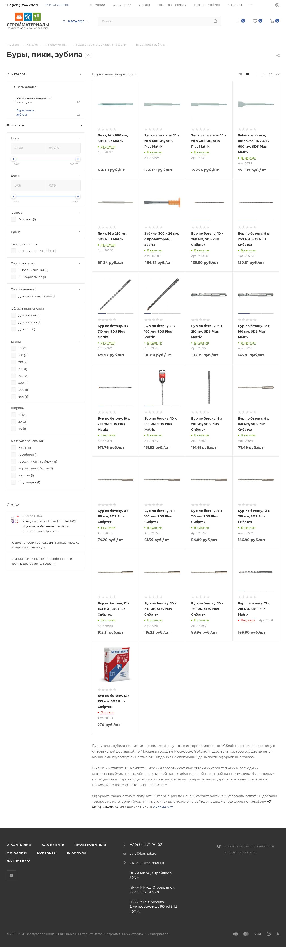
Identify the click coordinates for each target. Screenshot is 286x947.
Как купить (53, 844)
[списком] (271, 74)
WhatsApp (11, 875)
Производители (90, 844)
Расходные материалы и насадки (48, 100)
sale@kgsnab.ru (143, 853)
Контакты (46, 852)
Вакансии (76, 852)
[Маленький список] (240, 74)
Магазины (17, 852)
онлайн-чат (163, 807)
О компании (19, 844)
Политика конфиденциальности (249, 846)
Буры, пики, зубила (48, 112)
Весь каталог (26, 87)
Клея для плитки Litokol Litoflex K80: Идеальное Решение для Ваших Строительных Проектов (49, 526)
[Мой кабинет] (277, 5)
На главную (18, 860)
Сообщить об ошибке (240, 852)
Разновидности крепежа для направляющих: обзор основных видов (45, 545)
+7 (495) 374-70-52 (22, 5)
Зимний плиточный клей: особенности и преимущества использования (41, 561)
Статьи (13, 505)
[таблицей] (278, 74)
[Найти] (215, 21)
